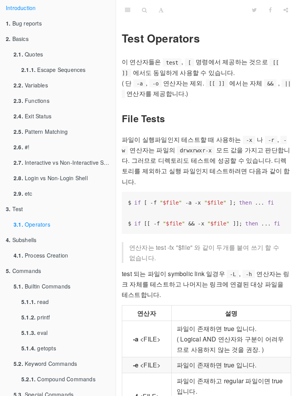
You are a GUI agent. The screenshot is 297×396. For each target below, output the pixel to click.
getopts (38, 348)
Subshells (21, 240)
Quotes (28, 54)
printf (35, 317)
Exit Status (32, 116)
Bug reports (24, 23)
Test (14, 209)
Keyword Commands (45, 363)
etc (23, 193)
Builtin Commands (42, 286)
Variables (31, 85)
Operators (32, 224)
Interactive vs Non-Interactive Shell (63, 162)
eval (34, 332)
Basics (17, 39)
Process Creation (41, 255)
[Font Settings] (161, 9)
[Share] (286, 9)
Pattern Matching (41, 131)
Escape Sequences (53, 69)
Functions (32, 100)
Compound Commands (58, 379)
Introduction (21, 8)
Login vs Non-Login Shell (51, 178)
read (35, 302)
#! (21, 147)
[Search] (144, 9)
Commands (23, 271)
